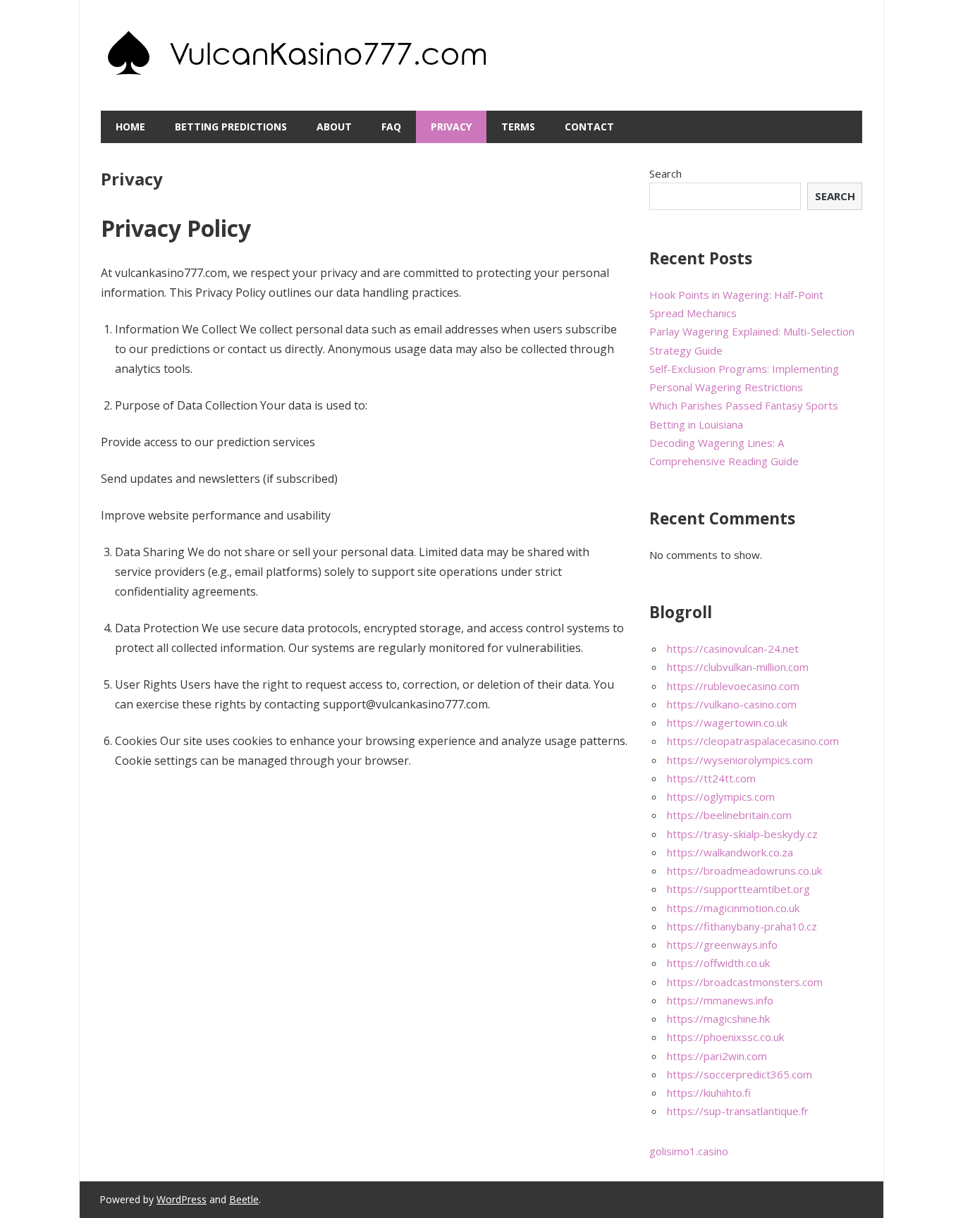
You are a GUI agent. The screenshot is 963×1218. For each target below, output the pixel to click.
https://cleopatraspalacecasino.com (753, 741)
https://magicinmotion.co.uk (733, 908)
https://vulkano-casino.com (732, 704)
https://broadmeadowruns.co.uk (744, 870)
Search (665, 173)
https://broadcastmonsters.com (745, 982)
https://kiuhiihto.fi (709, 1092)
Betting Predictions (231, 126)
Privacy (451, 126)
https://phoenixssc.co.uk (725, 1037)
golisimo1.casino (688, 1151)
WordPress (182, 1199)
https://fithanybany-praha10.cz (742, 926)
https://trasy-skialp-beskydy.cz (742, 834)
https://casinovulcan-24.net (733, 648)
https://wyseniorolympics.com (740, 760)
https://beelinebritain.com (729, 815)
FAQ (391, 126)
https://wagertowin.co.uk (727, 722)
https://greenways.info (722, 944)
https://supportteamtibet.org (738, 889)
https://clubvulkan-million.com (738, 667)
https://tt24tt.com (711, 778)
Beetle (244, 1199)
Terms (518, 126)
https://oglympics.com (721, 796)
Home (130, 126)
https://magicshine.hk (718, 1018)
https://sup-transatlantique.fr (738, 1111)
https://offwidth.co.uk (718, 963)
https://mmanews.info (720, 1000)
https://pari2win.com (717, 1056)
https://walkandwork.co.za (730, 852)
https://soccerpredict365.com (739, 1074)
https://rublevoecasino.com (733, 686)
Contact (589, 126)
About (334, 126)
